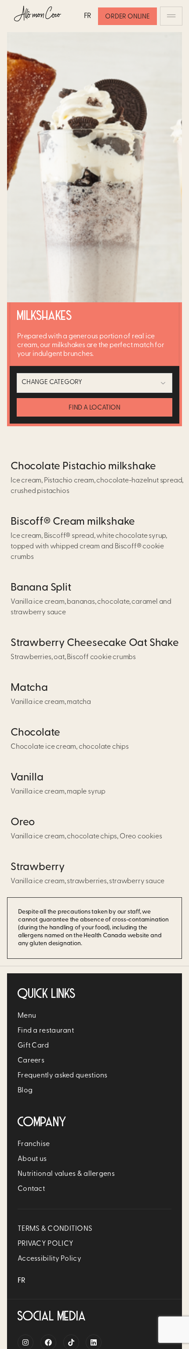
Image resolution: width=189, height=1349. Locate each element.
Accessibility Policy (49, 1258)
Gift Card (33, 1045)
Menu (27, 1015)
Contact (31, 1189)
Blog (25, 1090)
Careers (31, 1060)
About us (32, 1159)
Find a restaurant (46, 1030)
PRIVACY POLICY (45, 1243)
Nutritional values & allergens (66, 1174)
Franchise (34, 1144)
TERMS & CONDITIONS (55, 1229)
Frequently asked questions (63, 1075)
